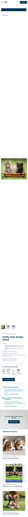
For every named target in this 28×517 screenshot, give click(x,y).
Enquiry (23, 2)
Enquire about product (8, 379)
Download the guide (14, 421)
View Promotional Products (10, 406)
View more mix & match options (11, 394)
